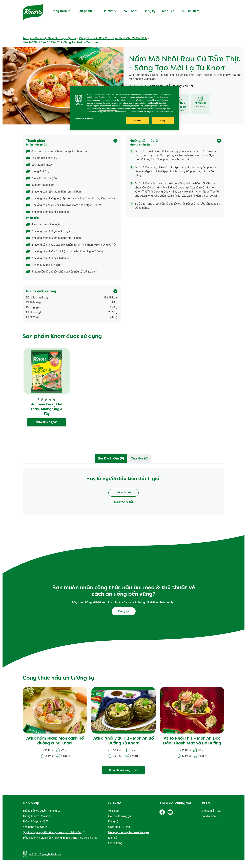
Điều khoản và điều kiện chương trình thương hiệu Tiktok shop (60, 837)
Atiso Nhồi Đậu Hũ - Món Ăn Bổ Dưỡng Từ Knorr (123, 741)
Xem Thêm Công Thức (123, 770)
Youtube (170, 812)
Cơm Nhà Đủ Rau (119, 826)
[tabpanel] (123, 493)
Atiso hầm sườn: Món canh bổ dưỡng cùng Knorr (55, 741)
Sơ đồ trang (115, 843)
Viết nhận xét (123, 492)
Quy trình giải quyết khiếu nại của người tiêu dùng (52, 832)
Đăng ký (149, 11)
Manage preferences (85, 118)
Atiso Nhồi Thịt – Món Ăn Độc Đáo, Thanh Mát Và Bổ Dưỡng (192, 741)
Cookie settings (144, 111)
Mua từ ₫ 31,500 (46, 422)
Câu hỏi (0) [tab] (139, 458)
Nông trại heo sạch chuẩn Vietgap (128, 832)
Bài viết (108, 11)
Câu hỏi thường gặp (120, 816)
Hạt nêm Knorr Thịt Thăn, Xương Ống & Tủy (46, 409)
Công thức (59, 11)
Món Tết (168, 11)
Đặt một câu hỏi (123, 501)
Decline (137, 121)
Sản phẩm (84, 11)
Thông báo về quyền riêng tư (40, 810)
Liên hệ (112, 837)
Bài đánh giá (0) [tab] (111, 458)
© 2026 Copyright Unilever (45, 854)
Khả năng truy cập (33, 826)
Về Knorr (130, 11)
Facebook (162, 812)
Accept (162, 121)
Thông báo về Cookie (35, 816)
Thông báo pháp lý (34, 821)
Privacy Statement (128, 109)
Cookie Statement (108, 109)
